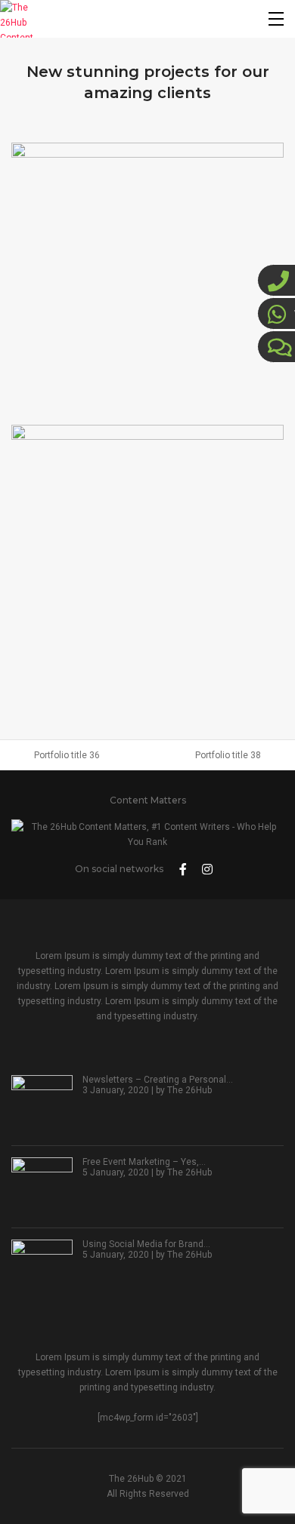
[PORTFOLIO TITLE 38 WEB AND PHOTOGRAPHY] (147, 560)
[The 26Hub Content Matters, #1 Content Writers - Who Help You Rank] (19, 19)
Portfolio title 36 (67, 755)
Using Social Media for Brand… (146, 1244)
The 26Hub (189, 1090)
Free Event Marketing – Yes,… (144, 1162)
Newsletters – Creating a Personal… (157, 1079)
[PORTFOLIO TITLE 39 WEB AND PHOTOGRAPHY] (147, 278)
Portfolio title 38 (228, 755)
